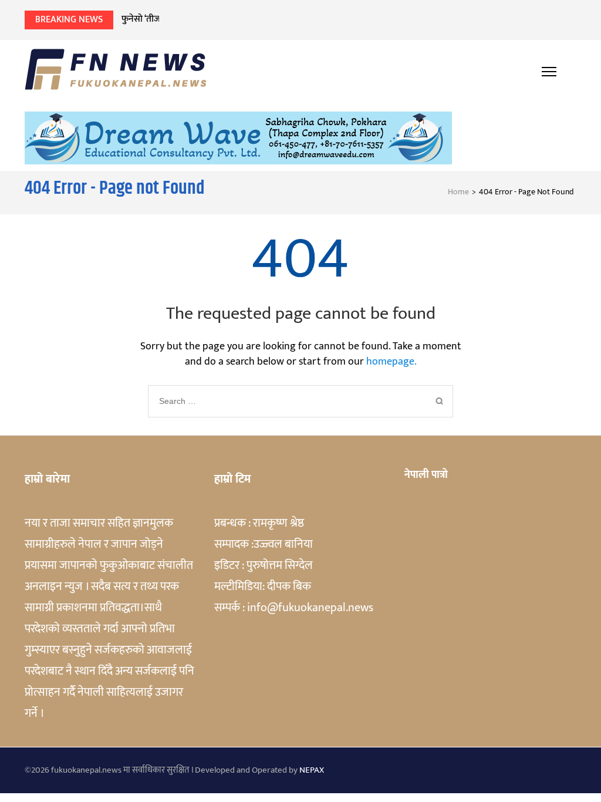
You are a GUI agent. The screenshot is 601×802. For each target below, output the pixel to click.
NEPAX (311, 770)
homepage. (391, 361)
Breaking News (69, 20)
